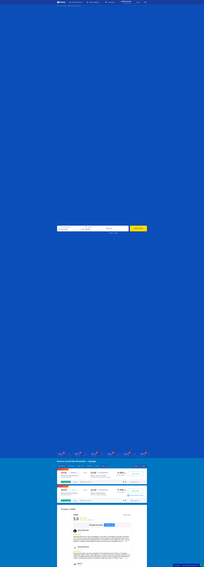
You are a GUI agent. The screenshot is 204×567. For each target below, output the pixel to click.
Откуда (135, 465)
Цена (103, 465)
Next (148, 454)
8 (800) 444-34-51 (126, 1)
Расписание (71, 465)
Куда (143, 465)
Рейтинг (97, 465)
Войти (138, 2)
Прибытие (89, 465)
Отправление (61, 465)
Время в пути (80, 465)
